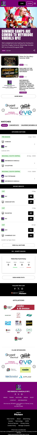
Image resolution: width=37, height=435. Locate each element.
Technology (19, 421)
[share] (34, 50)
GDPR (27, 421)
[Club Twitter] (18, 289)
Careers (10, 421)
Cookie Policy (12, 425)
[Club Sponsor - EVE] (25, 114)
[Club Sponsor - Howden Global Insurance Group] (25, 370)
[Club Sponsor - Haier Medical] (11, 377)
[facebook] (15, 394)
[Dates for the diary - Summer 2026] (9, 61)
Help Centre (10, 419)
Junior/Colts (14, 125)
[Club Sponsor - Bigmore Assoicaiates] (11, 370)
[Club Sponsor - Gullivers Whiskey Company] (11, 114)
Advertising (26, 419)
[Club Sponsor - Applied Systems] (25, 377)
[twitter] (18, 394)
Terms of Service (13, 423)
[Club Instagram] (22, 289)
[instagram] (22, 394)
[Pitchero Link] (22, 294)
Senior (4, 125)
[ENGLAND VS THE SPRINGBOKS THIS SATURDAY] (9, 73)
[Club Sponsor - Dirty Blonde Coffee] (25, 107)
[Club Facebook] (15, 289)
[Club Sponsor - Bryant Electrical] (11, 107)
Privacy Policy (25, 423)
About (19, 419)
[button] (34, 50)
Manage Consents (24, 425)
